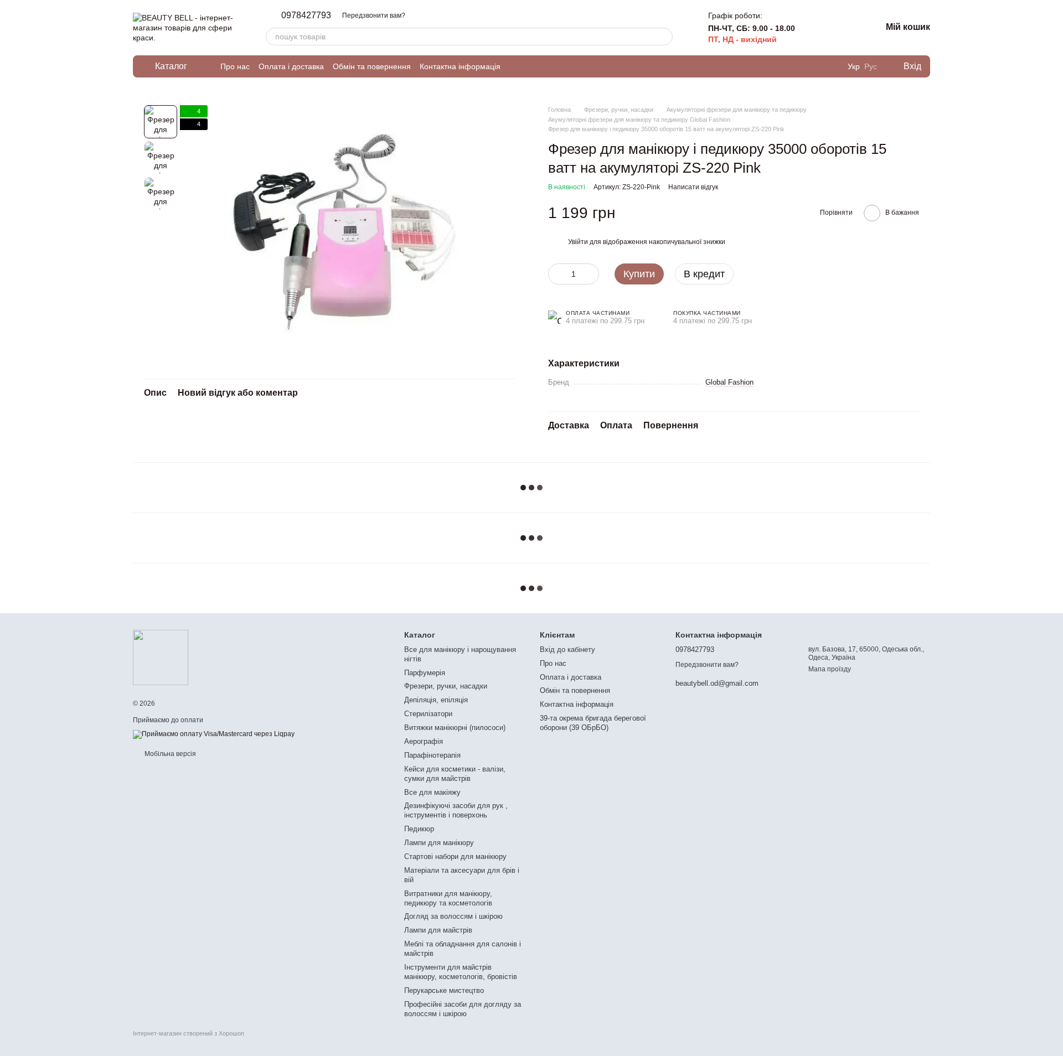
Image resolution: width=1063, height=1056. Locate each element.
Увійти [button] (578, 242)
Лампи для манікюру (439, 842)
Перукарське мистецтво (444, 990)
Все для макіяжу (432, 792)
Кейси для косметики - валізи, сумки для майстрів (454, 774)
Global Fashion (729, 382)
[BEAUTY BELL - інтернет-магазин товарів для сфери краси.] (160, 657)
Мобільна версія (169, 754)
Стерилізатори (428, 714)
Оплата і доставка (291, 66)
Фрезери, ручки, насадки (445, 686)
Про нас (235, 66)
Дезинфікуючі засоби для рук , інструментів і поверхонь (456, 810)
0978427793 (306, 15)
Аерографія (423, 741)
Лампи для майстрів (438, 930)
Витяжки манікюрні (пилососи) (454, 727)
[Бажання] (844, 28)
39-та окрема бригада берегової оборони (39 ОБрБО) (593, 723)
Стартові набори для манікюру (455, 856)
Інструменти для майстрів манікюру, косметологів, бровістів (460, 972)
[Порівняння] (815, 28)
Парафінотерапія (432, 755)
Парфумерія (424, 673)
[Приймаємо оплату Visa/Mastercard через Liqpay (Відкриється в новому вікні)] (214, 734)
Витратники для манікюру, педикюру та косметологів (448, 898)
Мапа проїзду (829, 669)
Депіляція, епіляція (436, 700)
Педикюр (419, 829)
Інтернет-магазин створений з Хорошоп (188, 1033)
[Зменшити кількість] (556, 274)
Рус (870, 66)
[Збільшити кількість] (590, 274)
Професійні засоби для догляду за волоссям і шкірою (462, 1009)
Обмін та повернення (372, 66)
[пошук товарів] (664, 36)
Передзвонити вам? (373, 15)
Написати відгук (693, 187)
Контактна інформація (460, 66)
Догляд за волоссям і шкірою (453, 916)
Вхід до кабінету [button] (567, 649)
